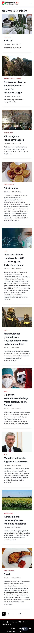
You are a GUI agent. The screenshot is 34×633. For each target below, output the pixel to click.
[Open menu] (30, 3)
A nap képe (7, 37)
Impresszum (11, 631)
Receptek (11, 184)
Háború (19, 78)
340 (19, 614)
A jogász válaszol (10, 78)
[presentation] (17, 24)
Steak (7, 574)
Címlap (13, 628)
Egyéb (6, 184)
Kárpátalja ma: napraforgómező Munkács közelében (15, 520)
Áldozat (8, 40)
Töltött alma (11, 188)
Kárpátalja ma (8, 132)
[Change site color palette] (24, 629)
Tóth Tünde (7, 44)
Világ (5, 251)
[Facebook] (20, 628)
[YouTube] (29, 628)
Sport (6, 391)
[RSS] (20, 631)
